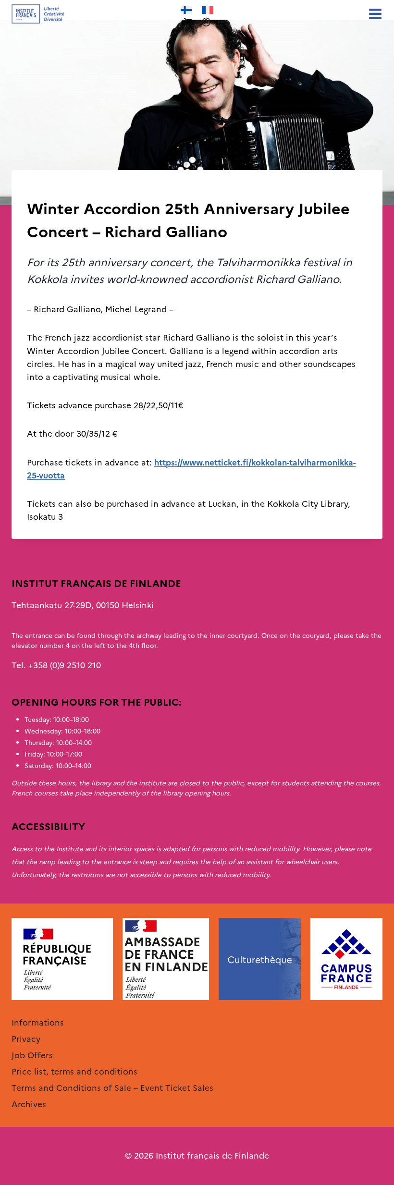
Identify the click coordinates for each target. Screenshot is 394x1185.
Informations (38, 1022)
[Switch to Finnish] (186, 10)
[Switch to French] (207, 10)
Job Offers (32, 1055)
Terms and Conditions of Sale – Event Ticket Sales (112, 1088)
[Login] (206, 22)
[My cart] (188, 22)
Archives (43, 189)
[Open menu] (373, 14)
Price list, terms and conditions (74, 1071)
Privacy (26, 1039)
